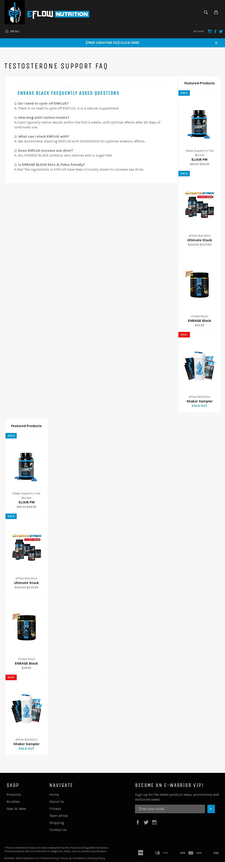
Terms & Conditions (74, 858)
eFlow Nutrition (24, 858)
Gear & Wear (16, 809)
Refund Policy (50, 858)
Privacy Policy (97, 858)
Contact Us (58, 830)
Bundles (13, 801)
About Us (56, 801)
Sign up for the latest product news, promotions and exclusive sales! (177, 796)
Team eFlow (58, 816)
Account (199, 31)
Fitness (55, 809)
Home (54, 794)
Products (14, 794)
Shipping (56, 823)
